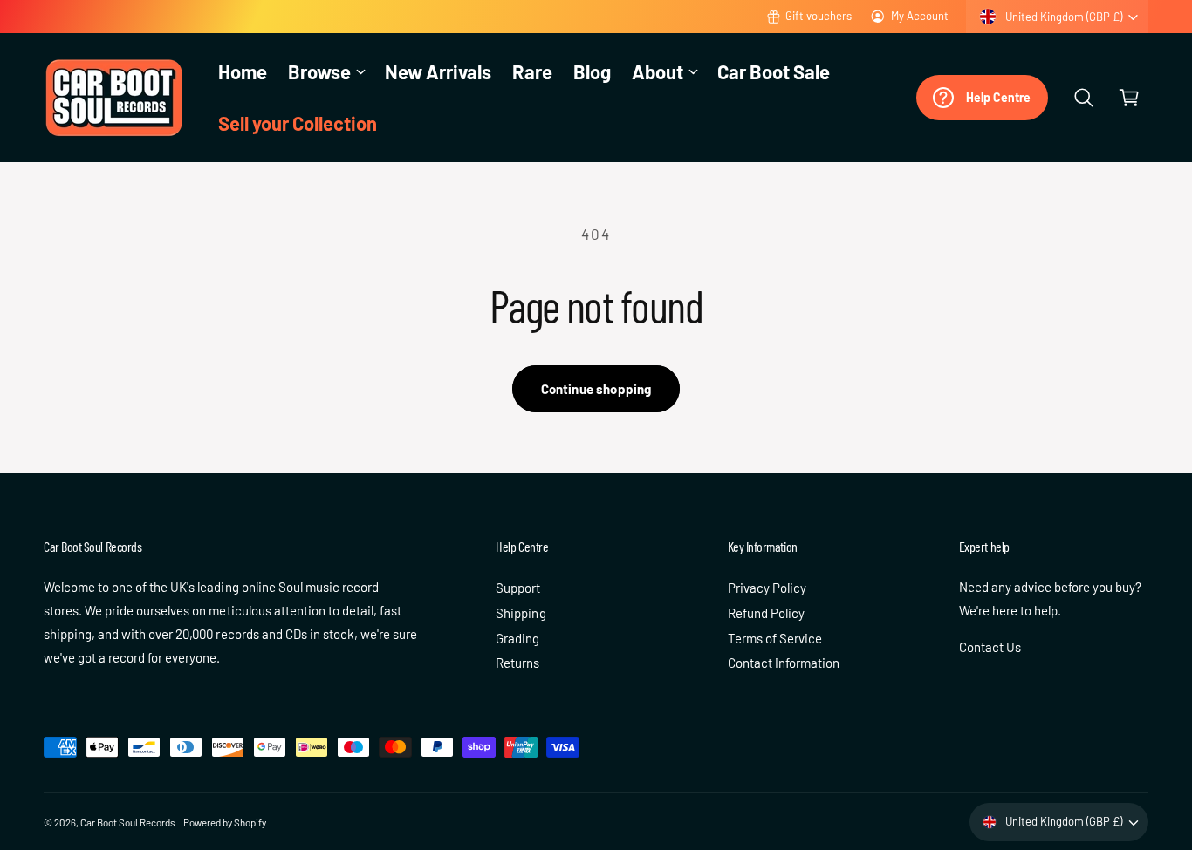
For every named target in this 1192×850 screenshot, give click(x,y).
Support (518, 587)
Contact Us (990, 647)
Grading (517, 638)
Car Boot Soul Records (127, 822)
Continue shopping (596, 389)
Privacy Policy (767, 587)
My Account (920, 16)
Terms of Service (775, 638)
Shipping (520, 613)
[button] (325, 72)
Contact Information (783, 662)
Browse (319, 71)
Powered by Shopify (224, 822)
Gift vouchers (818, 16)
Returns (517, 662)
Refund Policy (766, 613)
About (657, 71)
